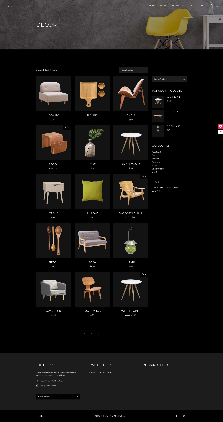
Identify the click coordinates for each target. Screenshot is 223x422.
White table (131, 311)
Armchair (53, 311)
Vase (92, 164)
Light (154, 191)
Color (161, 187)
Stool (53, 164)
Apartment (156, 151)
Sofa (92, 262)
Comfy (54, 115)
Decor (154, 155)
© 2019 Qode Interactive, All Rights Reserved (111, 416)
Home (154, 165)
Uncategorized (158, 168)
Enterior (155, 158)
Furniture (156, 162)
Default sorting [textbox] (127, 70)
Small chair (92, 311)
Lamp (131, 262)
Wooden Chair (130, 213)
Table (53, 213)
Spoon (53, 262)
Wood (154, 172)
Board (92, 115)
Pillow (92, 213)
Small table (130, 164)
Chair (130, 115)
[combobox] (133, 70)
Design (176, 187)
